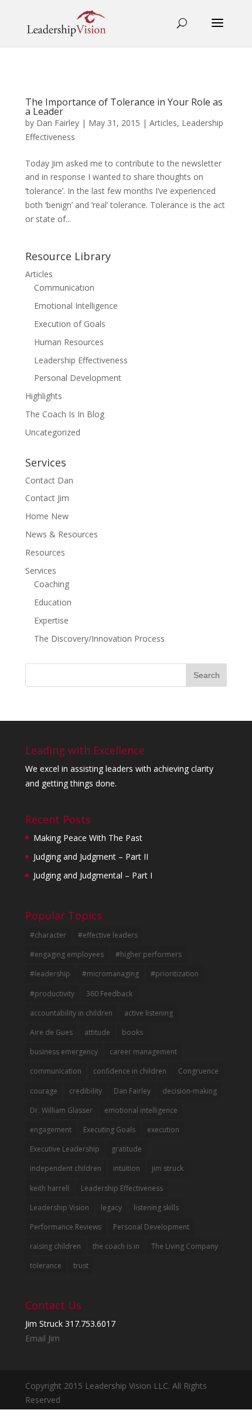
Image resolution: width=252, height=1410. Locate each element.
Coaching (51, 584)
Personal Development (77, 377)
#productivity (52, 994)
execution (163, 1130)
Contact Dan (49, 480)
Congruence (198, 1071)
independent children (65, 1168)
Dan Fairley (57, 122)
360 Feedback (109, 994)
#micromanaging (110, 974)
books (132, 1032)
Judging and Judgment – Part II (90, 856)
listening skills (156, 1208)
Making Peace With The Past (87, 837)
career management (143, 1052)
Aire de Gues (51, 1032)
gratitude (126, 1149)
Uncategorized (52, 432)
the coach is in (116, 1246)
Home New (47, 516)
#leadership (50, 974)
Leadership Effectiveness (81, 360)
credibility (85, 1091)
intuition (126, 1168)
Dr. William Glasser (61, 1110)
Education (52, 602)
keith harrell (49, 1188)
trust (80, 1266)
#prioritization (175, 974)
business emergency (64, 1052)
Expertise (51, 620)
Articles (163, 122)
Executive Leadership (65, 1149)
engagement (50, 1130)
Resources (45, 552)
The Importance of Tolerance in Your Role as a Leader (124, 107)
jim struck (167, 1168)
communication (55, 1071)
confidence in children (129, 1071)
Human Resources (69, 342)
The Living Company (184, 1246)
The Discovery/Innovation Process (99, 638)
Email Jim (42, 1338)
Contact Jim (47, 497)
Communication (64, 287)
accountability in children (71, 1013)
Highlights (43, 395)
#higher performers (148, 954)
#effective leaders (108, 935)
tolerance (46, 1266)
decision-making (189, 1091)
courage (43, 1091)
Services (40, 570)
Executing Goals (109, 1130)
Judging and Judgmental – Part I (92, 875)
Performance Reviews (65, 1227)
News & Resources (61, 534)
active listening (148, 1013)
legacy (111, 1208)
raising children (55, 1246)
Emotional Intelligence (76, 305)
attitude (97, 1032)
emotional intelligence (141, 1110)
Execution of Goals (69, 323)
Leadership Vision (59, 1208)
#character (48, 935)
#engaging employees (67, 954)
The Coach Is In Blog (64, 414)
